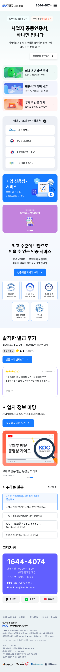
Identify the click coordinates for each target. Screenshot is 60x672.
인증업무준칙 (33, 617)
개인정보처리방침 (9, 617)
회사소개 (44, 617)
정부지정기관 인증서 (18, 18)
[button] (55, 5)
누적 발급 (42, 18)
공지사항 (54, 617)
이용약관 (22, 617)
